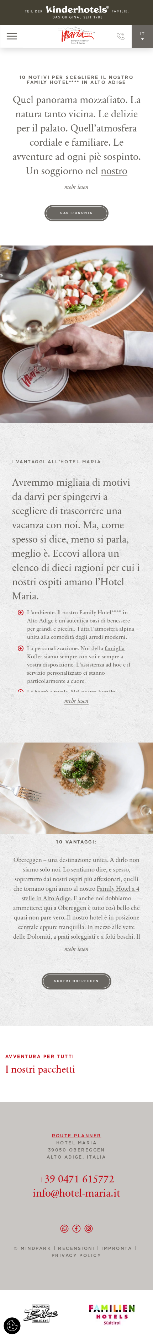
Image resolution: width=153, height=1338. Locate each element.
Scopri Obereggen (76, 981)
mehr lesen (76, 188)
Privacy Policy (76, 1255)
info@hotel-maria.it (76, 1194)
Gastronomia (76, 213)
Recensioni (79, 1248)
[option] (76, 788)
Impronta (116, 1248)
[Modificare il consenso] (12, 1325)
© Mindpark (32, 1248)
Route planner (76, 1136)
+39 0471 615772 (76, 1180)
